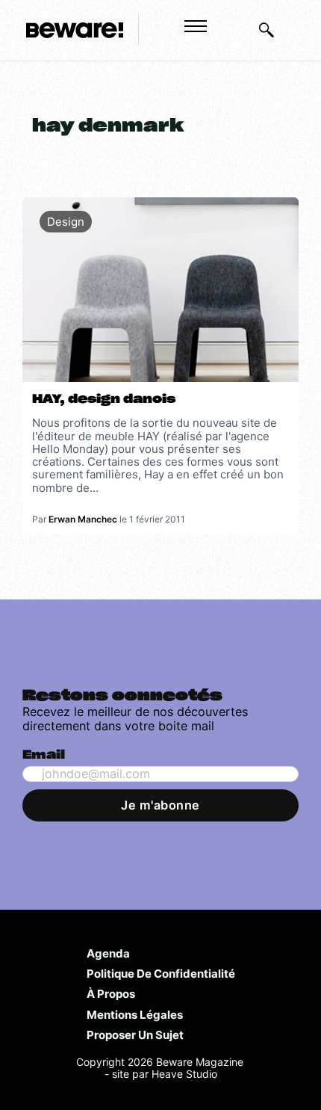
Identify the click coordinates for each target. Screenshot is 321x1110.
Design (65, 222)
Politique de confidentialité (161, 973)
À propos (111, 993)
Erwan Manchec (83, 519)
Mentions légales (135, 1014)
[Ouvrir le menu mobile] (195, 26)
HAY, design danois (103, 399)
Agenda (108, 953)
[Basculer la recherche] (266, 30)
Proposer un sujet (135, 1034)
